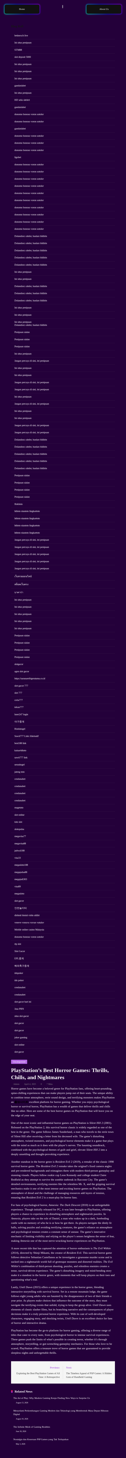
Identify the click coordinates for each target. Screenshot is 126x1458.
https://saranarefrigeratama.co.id (29, 678)
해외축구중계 (21, 966)
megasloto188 (21, 865)
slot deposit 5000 (22, 57)
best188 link (20, 743)
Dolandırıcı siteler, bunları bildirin (30, 236)
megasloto (19, 893)
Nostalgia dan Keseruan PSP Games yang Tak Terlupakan (41, 1439)
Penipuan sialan (22, 332)
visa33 (17, 857)
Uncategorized (19, 1062)
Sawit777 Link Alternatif (26, 736)
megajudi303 (20, 879)
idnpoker (18, 973)
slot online (19, 815)
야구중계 (19, 721)
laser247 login (21, 714)
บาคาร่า (18, 592)
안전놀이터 (20, 908)
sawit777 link (21, 757)
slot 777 (18, 692)
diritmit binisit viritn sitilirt (26, 915)
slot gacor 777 (21, 685)
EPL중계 (19, 958)
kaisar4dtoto (20, 750)
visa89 (17, 886)
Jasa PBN (19, 1008)
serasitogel (19, 764)
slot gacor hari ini (22, 1001)
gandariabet (20, 85)
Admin (16, 1084)
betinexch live (21, 35)
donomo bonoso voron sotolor (29, 114)
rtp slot (17, 944)
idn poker (19, 980)
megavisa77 (20, 836)
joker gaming (20, 1037)
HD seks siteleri (22, 100)
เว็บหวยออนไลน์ (23, 576)
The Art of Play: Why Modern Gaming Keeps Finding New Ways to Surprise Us (51, 1398)
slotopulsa (19, 829)
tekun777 (19, 707)
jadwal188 (19, 850)
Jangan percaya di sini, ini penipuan (31, 360)
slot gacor (19, 900)
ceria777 (18, 700)
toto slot (18, 822)
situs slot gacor (21, 1016)
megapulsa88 (20, 872)
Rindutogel (19, 729)
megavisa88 (20, 843)
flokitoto (18, 504)
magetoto (18, 807)
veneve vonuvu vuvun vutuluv (29, 922)
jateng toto (19, 772)
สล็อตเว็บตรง (21, 584)
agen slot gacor (21, 671)
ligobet (17, 157)
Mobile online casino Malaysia (29, 929)
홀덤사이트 (21, 1101)
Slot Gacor (19, 951)
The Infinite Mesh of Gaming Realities (31, 1427)
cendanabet (19, 779)
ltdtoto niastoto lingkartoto (27, 511)
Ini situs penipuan (23, 42)
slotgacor (18, 664)
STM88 (18, 50)
